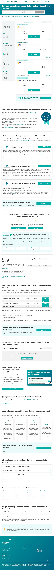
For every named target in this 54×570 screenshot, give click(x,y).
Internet (11, 1)
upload (42, 154)
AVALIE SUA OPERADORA (27, 358)
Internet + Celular (7, 64)
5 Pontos (5, 78)
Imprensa (15, 546)
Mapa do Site (24, 548)
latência (14, 193)
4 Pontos (5, 77)
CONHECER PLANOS (44, 146)
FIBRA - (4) (6, 51)
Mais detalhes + (48, 39)
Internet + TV (6, 62)
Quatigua (16, 497)
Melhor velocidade (18, 16)
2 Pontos (5, 74)
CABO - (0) (6, 53)
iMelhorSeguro (39, 551)
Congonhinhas (43, 490)
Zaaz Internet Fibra (22, 399)
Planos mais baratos (27, 16)
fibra (19, 154)
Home (3, 19)
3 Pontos (5, 76)
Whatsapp (35, 36)
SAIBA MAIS (43, 203)
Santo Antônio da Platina (6, 499)
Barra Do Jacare (18, 490)
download (38, 154)
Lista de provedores (35, 16)
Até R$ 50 (5, 35)
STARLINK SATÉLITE (31, 399)
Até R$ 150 (6, 37)
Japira (3, 494)
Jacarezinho (42, 492)
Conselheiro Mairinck (17, 19)
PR (12, 19)
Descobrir (43, 447)
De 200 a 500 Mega (7, 26)
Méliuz (38, 546)
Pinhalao (3, 497)
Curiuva (3, 492)
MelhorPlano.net (33, 112)
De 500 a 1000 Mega (7, 27)
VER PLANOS (18, 228)
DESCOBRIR (46, 97)
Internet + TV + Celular (7, 67)
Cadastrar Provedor (47, 2)
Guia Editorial (16, 547)
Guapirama (17, 492)
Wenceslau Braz (43, 499)
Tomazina (29, 499)
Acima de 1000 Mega (7, 28)
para (27, 22)
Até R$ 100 (6, 36)
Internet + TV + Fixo (7, 65)
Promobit (38, 548)
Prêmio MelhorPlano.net (9, 16)
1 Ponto (5, 73)
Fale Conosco (24, 546)
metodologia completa (9, 127)
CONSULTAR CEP (12, 388)
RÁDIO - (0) (6, 54)
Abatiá (3, 490)
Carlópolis (29, 490)
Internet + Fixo (6, 63)
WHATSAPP (46, 298)
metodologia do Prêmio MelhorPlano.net (21, 140)
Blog (22, 547)
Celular (15, 1)
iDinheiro (38, 549)
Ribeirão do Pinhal (30, 497)
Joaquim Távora (18, 494)
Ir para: (3, 16)
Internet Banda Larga (7, 19)
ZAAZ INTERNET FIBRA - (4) (8, 45)
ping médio (23, 187)
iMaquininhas (39, 550)
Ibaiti (28, 492)
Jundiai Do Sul (30, 494)
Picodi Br (38, 547)
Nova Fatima (42, 494)
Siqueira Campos (18, 499)
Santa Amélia (42, 497)
